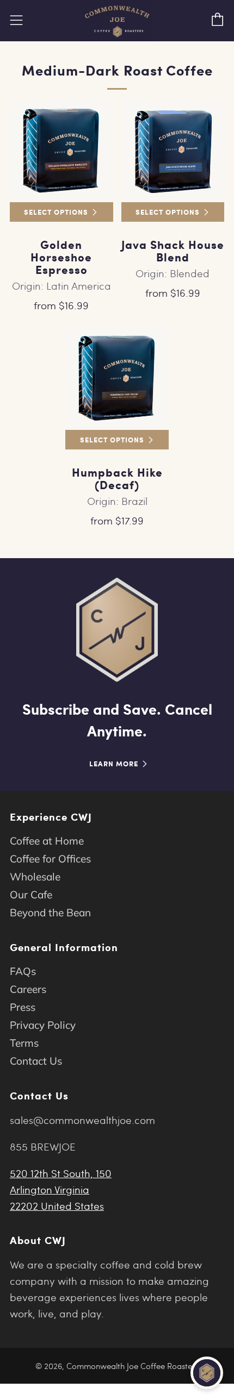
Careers (28, 989)
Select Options (56, 212)
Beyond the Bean (50, 912)
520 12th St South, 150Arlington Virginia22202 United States (61, 1189)
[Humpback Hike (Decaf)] (117, 378)
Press (22, 1007)
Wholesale (35, 876)
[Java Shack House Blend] (173, 151)
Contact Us (36, 1060)
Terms (24, 1042)
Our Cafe (31, 894)
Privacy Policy (43, 1025)
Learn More (113, 763)
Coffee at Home (47, 840)
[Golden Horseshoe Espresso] (61, 151)
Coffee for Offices (50, 858)
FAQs (23, 971)
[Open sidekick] (206, 1373)
